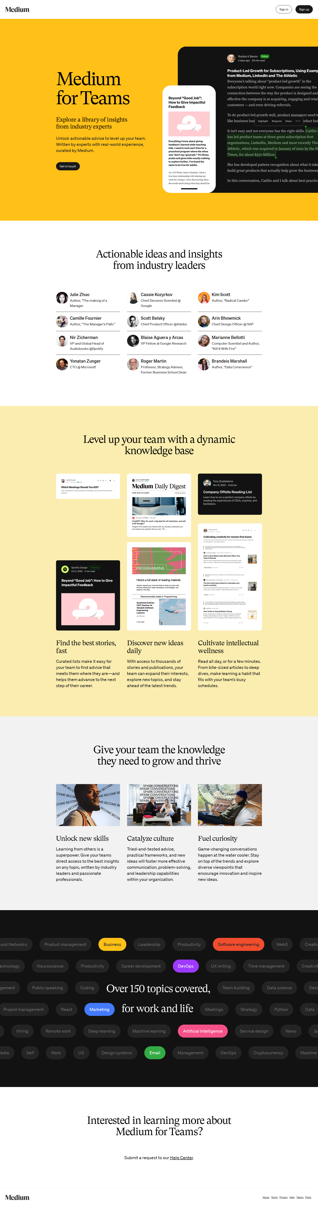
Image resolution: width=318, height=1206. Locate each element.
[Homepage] (17, 9)
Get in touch (68, 166)
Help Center (181, 1157)
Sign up (304, 9)
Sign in (283, 9)
